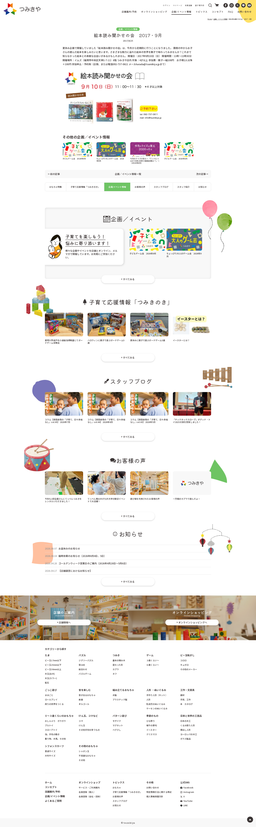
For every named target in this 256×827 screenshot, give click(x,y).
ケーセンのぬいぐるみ (156, 708)
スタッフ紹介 (183, 186)
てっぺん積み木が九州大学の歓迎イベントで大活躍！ (106, 499)
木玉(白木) (50, 673)
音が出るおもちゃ (87, 695)
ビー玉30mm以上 (53, 669)
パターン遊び (120, 715)
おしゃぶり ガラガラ (55, 720)
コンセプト (51, 787)
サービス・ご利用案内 (89, 787)
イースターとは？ (181, 340)
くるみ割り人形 (187, 725)
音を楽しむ (85, 690)
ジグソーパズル (86, 660)
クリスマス (151, 734)
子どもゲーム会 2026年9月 (74, 158)
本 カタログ (186, 703)
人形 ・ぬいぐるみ (156, 690)
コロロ (183, 660)
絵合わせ (83, 669)
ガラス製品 (185, 738)
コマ (81, 720)
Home (210, 19)
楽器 (81, 699)
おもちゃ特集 (55, 186)
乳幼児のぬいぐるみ (155, 703)
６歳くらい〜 (152, 664)
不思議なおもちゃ (87, 755)
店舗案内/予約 (52, 791)
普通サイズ (50, 751)
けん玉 (82, 725)
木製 (115, 695)
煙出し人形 (185, 729)
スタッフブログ (161, 186)
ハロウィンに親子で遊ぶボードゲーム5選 (106, 341)
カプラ (116, 669)
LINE (185, 805)
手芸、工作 (185, 699)
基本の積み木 (119, 660)
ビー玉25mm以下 (53, 664)
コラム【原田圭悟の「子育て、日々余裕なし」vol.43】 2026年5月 (149, 420)
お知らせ (202, 186)
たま (47, 655)
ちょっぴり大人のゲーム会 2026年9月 (110, 159)
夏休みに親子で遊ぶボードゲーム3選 (147, 340)
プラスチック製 (120, 699)
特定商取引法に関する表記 (159, 791)
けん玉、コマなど (88, 715)
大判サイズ (50, 755)
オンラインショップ (89, 782)
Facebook (188, 787)
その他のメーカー (188, 669)
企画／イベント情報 (220, 19)
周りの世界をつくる (54, 703)
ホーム (48, 782)
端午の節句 (151, 725)
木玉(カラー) (51, 678)
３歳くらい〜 (152, 660)
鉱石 (47, 682)
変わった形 (118, 664)
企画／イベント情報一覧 (128, 174)
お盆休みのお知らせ (69, 548)
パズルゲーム (85, 673)
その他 (82, 760)
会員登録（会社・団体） (90, 796)
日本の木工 (185, 720)
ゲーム (149, 655)
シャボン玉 (84, 751)
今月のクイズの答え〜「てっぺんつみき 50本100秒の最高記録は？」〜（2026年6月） (144, 160)
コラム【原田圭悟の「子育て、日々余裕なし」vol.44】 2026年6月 (106, 420)
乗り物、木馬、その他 (55, 738)
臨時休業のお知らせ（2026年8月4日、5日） (82, 556)
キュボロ (184, 664)
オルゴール (84, 703)
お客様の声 (140, 186)
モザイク (117, 720)
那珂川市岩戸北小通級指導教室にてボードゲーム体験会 (64, 341)
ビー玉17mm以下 (53, 660)
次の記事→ (202, 174)
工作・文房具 (188, 690)
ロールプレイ (51, 699)
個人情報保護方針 (154, 796)
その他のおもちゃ (88, 746)
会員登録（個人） (87, 791)
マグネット (118, 725)
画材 (182, 695)
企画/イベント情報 (117, 186)
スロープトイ (51, 729)
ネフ (115, 673)
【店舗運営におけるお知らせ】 (75, 570)
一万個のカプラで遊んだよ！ (186, 498)
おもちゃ (117, 787)
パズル (82, 655)
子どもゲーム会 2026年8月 (175, 158)
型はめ (82, 664)
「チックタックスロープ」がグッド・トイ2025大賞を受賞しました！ (191, 420)
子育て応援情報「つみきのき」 (85, 186)
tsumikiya (129, 822)
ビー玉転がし (187, 655)
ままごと (49, 695)
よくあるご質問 (53, 801)
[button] (210, 5)
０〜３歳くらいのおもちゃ (59, 715)
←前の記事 (54, 174)
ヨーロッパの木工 (188, 734)
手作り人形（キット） (156, 695)
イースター (151, 729)
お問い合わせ (152, 787)
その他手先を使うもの (89, 729)
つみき (116, 655)
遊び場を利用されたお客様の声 (145, 498)
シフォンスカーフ (54, 746)
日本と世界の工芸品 (191, 715)
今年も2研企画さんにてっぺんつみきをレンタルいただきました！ (63, 499)
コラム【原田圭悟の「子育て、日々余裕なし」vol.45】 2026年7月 (64, 420)
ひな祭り (150, 720)
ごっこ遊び (51, 690)
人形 (148, 699)
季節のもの (152, 715)
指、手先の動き (52, 734)
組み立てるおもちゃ (123, 690)
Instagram (188, 791)
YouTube (187, 800)
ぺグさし (117, 729)
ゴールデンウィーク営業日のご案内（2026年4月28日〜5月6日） (93, 563)
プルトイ (49, 725)
